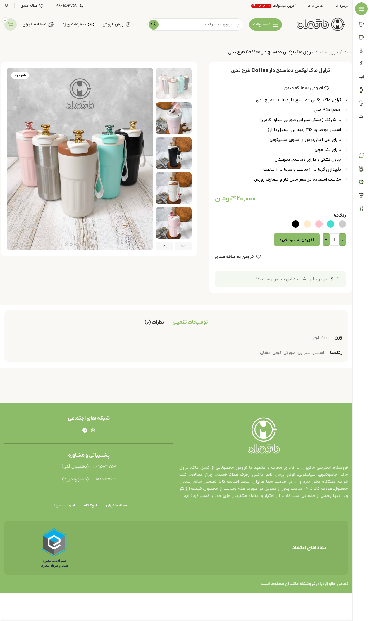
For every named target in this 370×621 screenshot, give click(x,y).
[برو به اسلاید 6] (71, 244)
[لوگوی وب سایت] (321, 24)
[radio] (342, 224)
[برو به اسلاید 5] (76, 244)
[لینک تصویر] (263, 436)
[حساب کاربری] (6, 6)
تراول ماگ (329, 52)
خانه (348, 52)
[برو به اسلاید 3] (88, 244)
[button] (183, 246)
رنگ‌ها (340, 215)
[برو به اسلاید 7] (65, 244)
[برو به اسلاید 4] (82, 244)
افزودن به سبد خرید (297, 239)
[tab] (190, 322)
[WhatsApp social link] (93, 430)
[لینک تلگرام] (84, 430)
